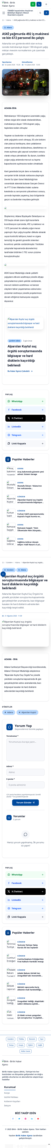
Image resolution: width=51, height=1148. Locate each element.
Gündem (9, 562)
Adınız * (10, 766)
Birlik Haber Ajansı (24, 1135)
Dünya (11, 1045)
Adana (8, 20)
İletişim (7, 1105)
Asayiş (21, 1045)
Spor (42, 1039)
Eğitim (30, 1045)
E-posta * (10, 779)
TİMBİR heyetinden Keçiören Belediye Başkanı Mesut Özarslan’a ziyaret (20, 13)
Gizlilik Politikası (11, 1097)
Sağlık (40, 1045)
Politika (21, 1039)
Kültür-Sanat (25, 1051)
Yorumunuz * (12, 736)
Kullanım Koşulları (12, 1101)
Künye (7, 1093)
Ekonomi (32, 1039)
